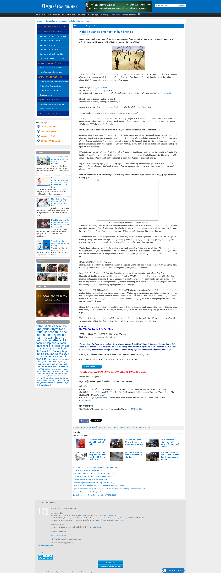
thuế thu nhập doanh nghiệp (58, 376)
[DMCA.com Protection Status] (45, 559)
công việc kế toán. (100, 88)
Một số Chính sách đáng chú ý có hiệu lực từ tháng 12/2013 (134, 442)
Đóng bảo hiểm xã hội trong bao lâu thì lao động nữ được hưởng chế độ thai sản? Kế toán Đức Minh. (60, 182)
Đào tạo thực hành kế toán (50, 32)
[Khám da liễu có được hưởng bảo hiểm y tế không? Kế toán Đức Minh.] (43, 202)
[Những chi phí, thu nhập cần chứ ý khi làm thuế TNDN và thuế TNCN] (81, 456)
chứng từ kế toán (42, 378)
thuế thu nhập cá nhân (59, 374)
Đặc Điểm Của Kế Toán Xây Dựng (87, 492)
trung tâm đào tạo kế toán (43, 572)
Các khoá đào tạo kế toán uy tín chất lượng (90, 480)
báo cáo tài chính (47, 383)
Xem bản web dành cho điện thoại (110, 566)
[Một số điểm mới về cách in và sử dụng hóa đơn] (116, 456)
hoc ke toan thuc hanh (51, 333)
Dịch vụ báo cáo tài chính (107, 427)
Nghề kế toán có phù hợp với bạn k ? (80, 21)
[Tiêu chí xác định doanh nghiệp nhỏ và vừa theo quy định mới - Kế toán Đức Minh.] (43, 160)
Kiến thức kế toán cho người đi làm (56, 21)
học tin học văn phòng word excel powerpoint (66, 572)
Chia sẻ (86, 421)
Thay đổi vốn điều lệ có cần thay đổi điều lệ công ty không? (60, 243)
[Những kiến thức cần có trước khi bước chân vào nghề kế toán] (152, 443)
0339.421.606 (85, 400)
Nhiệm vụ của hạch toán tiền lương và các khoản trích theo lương (98, 486)
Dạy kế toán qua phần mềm (50, 63)
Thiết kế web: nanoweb (47, 553)
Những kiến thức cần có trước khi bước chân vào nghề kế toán (170, 443)
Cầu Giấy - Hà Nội (48, 126)
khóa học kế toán (86, 572)
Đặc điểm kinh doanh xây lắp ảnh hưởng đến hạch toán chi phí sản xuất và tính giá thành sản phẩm (110, 489)
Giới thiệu (45, 502)
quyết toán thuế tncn (50, 380)
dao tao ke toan (41, 376)
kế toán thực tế (54, 378)
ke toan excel (51, 356)
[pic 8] (42, 281)
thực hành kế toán (49, 326)
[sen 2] (52, 272)
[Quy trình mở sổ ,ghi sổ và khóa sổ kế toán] (81, 443)
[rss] (138, 15)
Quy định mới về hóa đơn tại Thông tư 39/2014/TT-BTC (94, 495)
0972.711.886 (175, 570)
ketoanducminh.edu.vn (48, 545)
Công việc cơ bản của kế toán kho (87, 470)
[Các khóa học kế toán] (118, 11)
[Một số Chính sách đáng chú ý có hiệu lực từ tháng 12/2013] (116, 443)
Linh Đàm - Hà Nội (48, 131)
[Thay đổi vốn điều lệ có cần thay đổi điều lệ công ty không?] (43, 245)
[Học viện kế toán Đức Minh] (58, 5)
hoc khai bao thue (49, 366)
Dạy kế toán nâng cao (48, 100)
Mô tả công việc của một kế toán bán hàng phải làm (93, 483)
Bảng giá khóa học (89, 366)
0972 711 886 (136, 409)
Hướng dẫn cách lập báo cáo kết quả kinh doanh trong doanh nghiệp (170, 455)
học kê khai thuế (45, 353)
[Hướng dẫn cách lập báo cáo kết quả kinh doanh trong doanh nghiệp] (152, 456)
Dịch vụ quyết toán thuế (125, 427)
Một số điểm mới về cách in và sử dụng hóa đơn (133, 454)
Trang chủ (39, 21)
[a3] (63, 272)
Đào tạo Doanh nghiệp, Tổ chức (52, 27)
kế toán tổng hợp (57, 351)
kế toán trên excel (44, 385)
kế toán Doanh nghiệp (163, 93)
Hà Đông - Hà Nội (48, 136)
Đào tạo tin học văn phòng (50, 77)
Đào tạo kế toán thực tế (89, 427)
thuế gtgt (63, 369)
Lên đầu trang (110, 562)
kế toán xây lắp (50, 339)
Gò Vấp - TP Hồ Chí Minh (51, 141)
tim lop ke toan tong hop (52, 347)
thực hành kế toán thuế (51, 336)
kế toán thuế (52, 332)
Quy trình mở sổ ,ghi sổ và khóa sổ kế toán (98, 442)
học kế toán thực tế (50, 361)
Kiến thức (53, 502)
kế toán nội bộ (45, 374)
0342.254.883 (103, 395)
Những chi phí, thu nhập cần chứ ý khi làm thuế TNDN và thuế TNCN (97, 455)
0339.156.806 (160, 389)
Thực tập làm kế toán (48, 113)
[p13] (52, 281)
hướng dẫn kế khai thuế (45, 371)
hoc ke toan (53, 345)
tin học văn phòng (52, 369)
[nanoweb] (52, 316)
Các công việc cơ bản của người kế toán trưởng (92, 477)
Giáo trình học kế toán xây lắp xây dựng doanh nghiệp (94, 473)
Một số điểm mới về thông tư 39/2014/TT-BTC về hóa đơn (95, 467)
